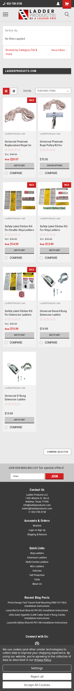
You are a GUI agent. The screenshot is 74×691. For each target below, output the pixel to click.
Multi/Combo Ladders (37, 562)
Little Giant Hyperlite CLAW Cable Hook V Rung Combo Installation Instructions (37, 617)
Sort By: (27, 90)
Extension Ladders (37, 557)
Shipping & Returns (37, 534)
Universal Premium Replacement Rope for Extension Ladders (18, 145)
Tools (37, 579)
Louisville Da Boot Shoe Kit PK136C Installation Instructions (37, 610)
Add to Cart (19, 165)
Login (31, 530)
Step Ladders (37, 553)
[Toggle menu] (5, 14)
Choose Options (54, 165)
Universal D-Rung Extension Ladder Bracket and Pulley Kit (18, 399)
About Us (37, 584)
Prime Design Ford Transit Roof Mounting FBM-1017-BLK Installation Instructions (37, 604)
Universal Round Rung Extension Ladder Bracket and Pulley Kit (53, 315)
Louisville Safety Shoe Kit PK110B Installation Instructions (37, 622)
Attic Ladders (37, 566)
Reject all (37, 676)
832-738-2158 (14, 3)
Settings (37, 668)
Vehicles (37, 570)
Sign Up (41, 530)
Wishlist (37, 525)
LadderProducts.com (15, 133)
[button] (37, 52)
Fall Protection (37, 575)
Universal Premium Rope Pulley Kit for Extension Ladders (51, 145)
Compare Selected (57, 452)
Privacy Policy (42, 660)
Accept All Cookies (37, 685)
